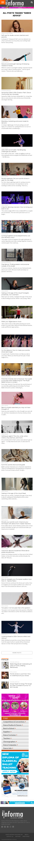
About (26, 834)
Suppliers (6, 732)
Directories (25, 836)
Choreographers (9, 742)
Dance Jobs (7, 748)
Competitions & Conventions (14, 722)
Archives (17, 836)
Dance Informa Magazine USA (14, 834)
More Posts (17, 652)
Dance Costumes (9, 735)
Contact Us (10, 836)
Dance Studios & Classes (12, 725)
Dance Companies (9, 745)
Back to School (8, 728)
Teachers (6, 738)
